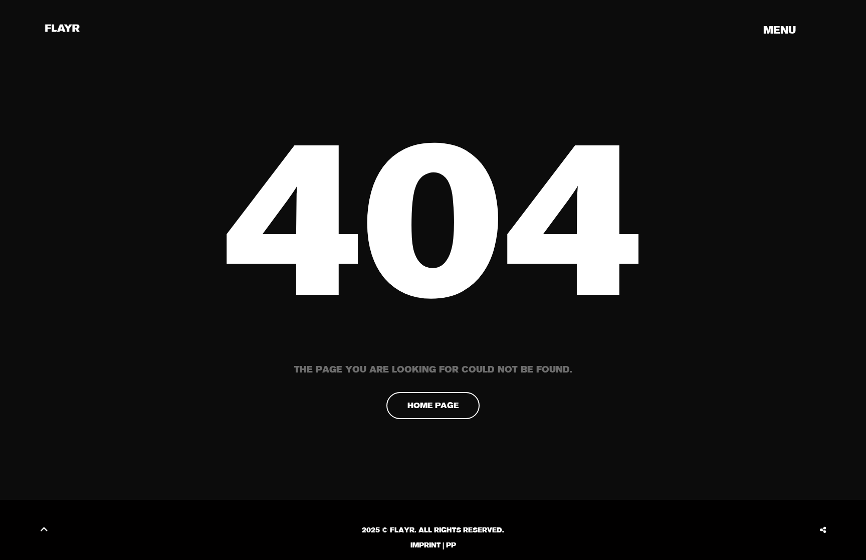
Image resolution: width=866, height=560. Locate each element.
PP (451, 544)
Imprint (425, 544)
